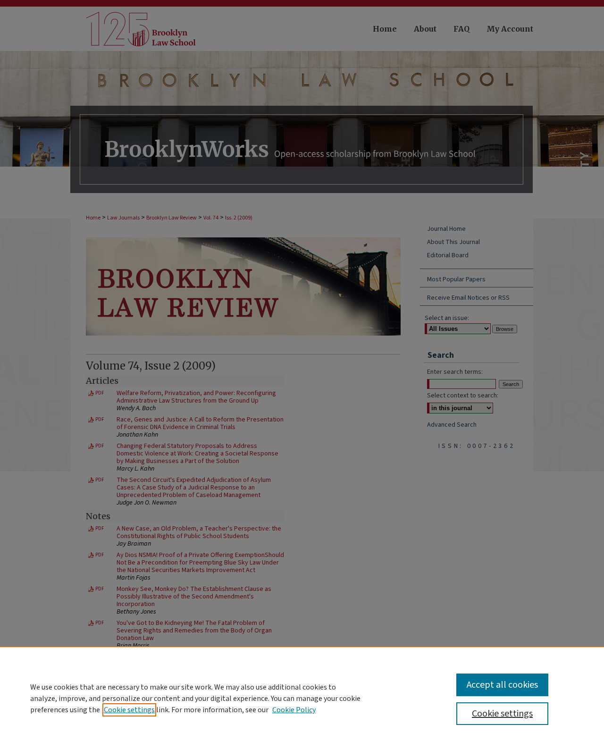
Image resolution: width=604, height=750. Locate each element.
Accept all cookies (502, 684)
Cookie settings (129, 710)
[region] (302, 698)
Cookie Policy (294, 710)
